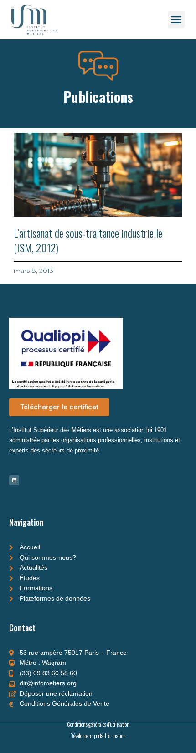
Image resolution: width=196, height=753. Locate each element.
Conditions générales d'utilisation (98, 724)
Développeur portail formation (98, 735)
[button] (176, 19)
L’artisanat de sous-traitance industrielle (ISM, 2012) (88, 240)
